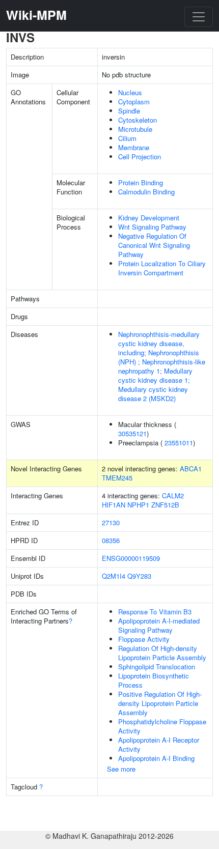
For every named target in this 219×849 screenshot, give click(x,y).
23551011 (179, 442)
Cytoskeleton (137, 120)
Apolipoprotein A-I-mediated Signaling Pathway (159, 625)
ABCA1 (191, 468)
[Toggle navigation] (198, 17)
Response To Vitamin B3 (154, 611)
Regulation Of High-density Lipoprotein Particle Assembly (162, 652)
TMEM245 (117, 478)
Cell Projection (139, 156)
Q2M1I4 (113, 576)
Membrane (133, 147)
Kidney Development (148, 217)
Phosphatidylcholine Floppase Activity (162, 726)
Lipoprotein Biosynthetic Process (153, 680)
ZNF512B (165, 505)
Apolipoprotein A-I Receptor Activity (158, 744)
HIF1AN (113, 505)
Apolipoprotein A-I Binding (156, 758)
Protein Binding (140, 182)
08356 (111, 540)
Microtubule (135, 129)
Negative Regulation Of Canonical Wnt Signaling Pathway (154, 245)
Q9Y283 (139, 576)
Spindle (129, 111)
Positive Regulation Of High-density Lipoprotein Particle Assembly (160, 703)
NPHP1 (138, 505)
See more (121, 769)
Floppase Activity (144, 639)
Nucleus (130, 92)
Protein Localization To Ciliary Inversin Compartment (162, 268)
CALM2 (173, 495)
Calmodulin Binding (146, 191)
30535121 (132, 433)
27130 (111, 522)
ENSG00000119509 (131, 558)
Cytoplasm (134, 101)
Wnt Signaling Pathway (152, 227)
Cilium (127, 138)
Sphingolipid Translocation (156, 666)
